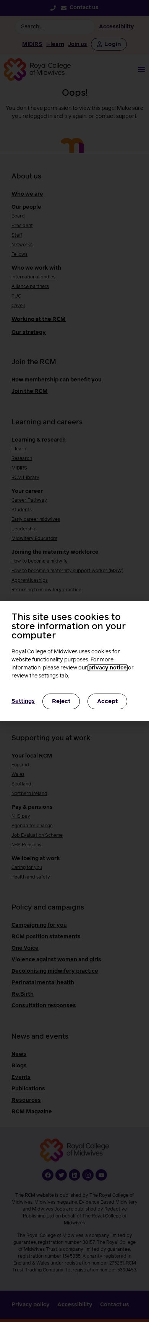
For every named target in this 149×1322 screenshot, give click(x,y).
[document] (74, 661)
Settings (23, 701)
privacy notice (107, 668)
